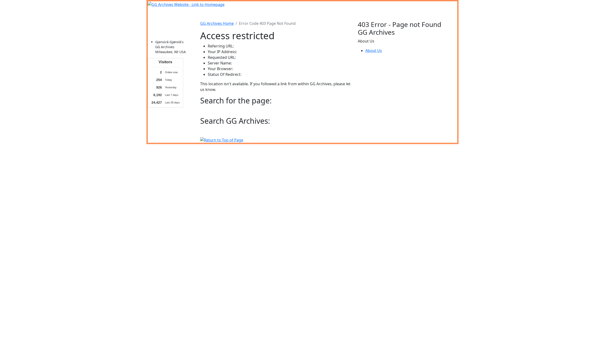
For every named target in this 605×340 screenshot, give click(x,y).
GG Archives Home (217, 23)
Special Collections (382, 14)
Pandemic (353, 14)
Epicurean (285, 14)
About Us (373, 50)
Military (266, 14)
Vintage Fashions (313, 14)
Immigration (217, 14)
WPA (337, 14)
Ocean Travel (243, 14)
